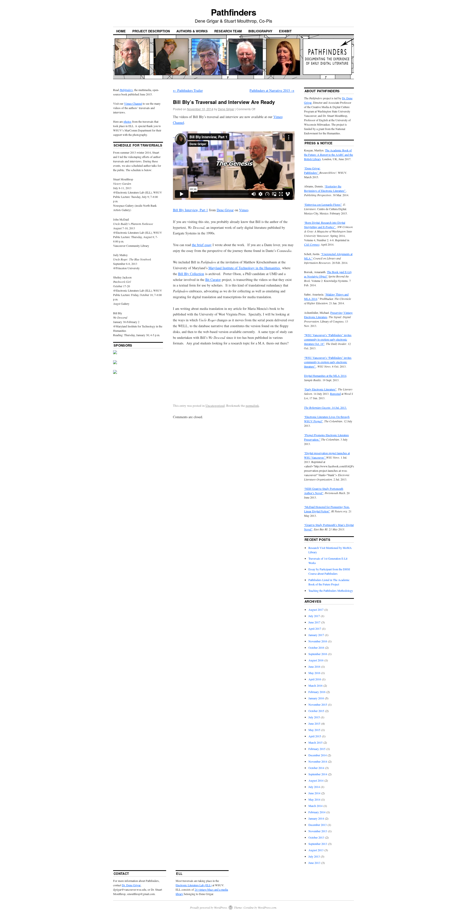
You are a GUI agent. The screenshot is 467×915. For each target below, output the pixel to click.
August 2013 (315, 850)
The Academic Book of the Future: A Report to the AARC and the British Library (328, 154)
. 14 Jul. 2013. (325, 407)
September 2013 (317, 844)
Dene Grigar (226, 109)
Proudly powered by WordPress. (209, 907)
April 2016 (314, 679)
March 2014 (315, 806)
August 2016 (315, 660)
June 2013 (314, 863)
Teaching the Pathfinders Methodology (330, 590)
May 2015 (314, 730)
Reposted (335, 394)
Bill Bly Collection (191, 273)
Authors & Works (192, 31)
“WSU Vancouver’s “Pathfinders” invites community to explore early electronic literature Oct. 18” (327, 339)
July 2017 (314, 616)
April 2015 (314, 736)
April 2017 (314, 628)
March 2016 (315, 685)
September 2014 (317, 774)
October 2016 (316, 647)
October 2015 (316, 711)
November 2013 (317, 831)
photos (127, 121)
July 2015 (314, 717)
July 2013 (314, 856)
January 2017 (316, 635)
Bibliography (260, 31)
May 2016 (314, 673)
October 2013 (316, 837)
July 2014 (314, 787)
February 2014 (316, 812)
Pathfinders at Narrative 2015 (272, 90)
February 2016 (316, 692)
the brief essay (202, 244)
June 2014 (314, 793)
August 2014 (315, 780)
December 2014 (317, 755)
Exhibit (285, 31)
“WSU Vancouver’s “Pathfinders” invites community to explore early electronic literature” (327, 362)
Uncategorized (215, 405)
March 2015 (315, 742)
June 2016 (314, 666)
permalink (252, 405)
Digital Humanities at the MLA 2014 (325, 376)
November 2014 (317, 761)
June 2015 (314, 723)
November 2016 (317, 641)
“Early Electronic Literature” (320, 389)
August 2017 (315, 609)
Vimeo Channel (133, 103)
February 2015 (316, 749)
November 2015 (317, 704)
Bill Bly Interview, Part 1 (190, 210)
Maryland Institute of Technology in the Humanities (244, 268)
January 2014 (316, 818)
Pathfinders (233, 12)
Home (121, 31)
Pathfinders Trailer (188, 90)
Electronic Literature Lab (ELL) (194, 885)
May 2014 (314, 799)
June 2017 (314, 622)
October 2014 (316, 768)
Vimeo (243, 210)
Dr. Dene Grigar (131, 885)
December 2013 (317, 825)
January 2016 (316, 698)
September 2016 (317, 654)
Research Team (228, 31)
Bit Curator (213, 279)
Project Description (151, 31)
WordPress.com (267, 907)
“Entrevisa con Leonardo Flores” (323, 204)
